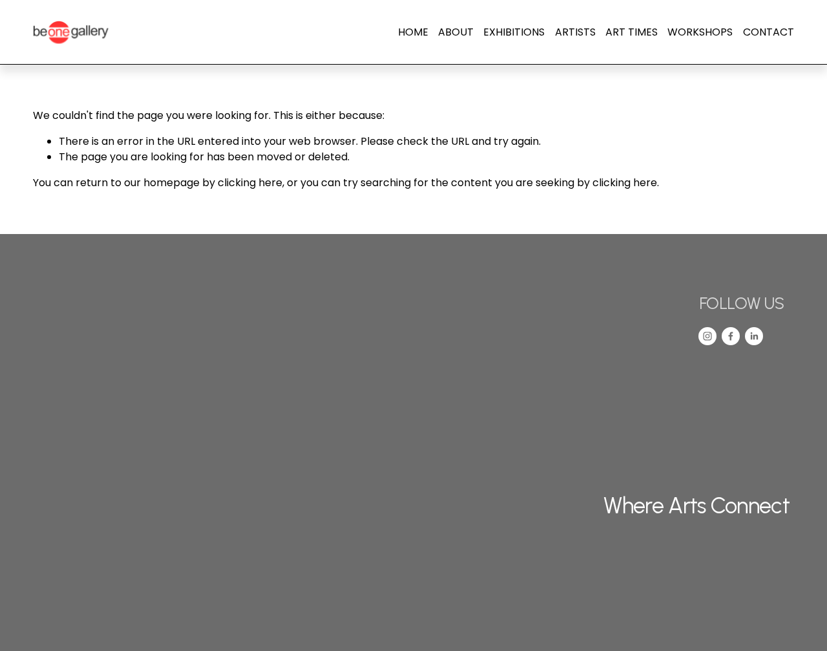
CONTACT (768, 32)
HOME (413, 32)
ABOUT (456, 32)
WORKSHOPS (700, 32)
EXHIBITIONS (514, 32)
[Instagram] (707, 336)
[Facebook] (731, 336)
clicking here (250, 182)
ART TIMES (631, 32)
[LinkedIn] (754, 336)
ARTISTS (575, 32)
